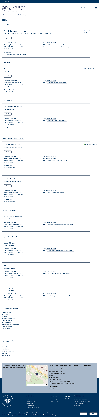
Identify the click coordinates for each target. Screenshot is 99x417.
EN (89, 8)
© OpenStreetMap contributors (39, 384)
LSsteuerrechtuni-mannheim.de (57, 45)
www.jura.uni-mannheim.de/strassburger (58, 47)
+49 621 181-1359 (51, 190)
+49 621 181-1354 (51, 43)
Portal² (27, 399)
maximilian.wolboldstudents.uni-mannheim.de (61, 224)
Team (30, 15)
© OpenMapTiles (31, 384)
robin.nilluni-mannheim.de (55, 192)
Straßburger (23, 15)
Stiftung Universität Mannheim (82, 399)
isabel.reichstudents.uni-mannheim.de (58, 296)
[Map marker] (37, 374)
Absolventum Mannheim (80, 403)
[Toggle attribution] (46, 385)
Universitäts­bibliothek (31, 401)
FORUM (54, 397)
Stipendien (77, 405)
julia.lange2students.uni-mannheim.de (58, 273)
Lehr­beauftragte (8, 101)
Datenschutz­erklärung (49, 415)
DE (87, 8)
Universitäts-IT (29, 403)
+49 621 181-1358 (51, 222)
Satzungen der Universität (32, 407)
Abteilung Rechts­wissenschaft (10, 15)
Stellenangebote (30, 405)
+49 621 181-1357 (51, 156)
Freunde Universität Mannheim (82, 401)
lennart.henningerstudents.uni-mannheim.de (60, 250)
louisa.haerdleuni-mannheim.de (57, 160)
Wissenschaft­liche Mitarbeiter (13, 139)
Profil (7, 38)
